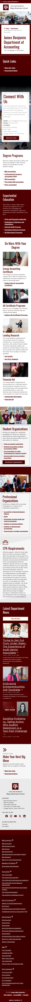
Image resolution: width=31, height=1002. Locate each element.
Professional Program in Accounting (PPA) (13, 175)
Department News (11, 70)
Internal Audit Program (13, 227)
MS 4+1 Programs (8, 900)
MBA (3, 947)
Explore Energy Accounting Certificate (14, 284)
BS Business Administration (10, 866)
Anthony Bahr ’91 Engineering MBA (12, 964)
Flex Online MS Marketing (10, 892)
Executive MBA (6, 955)
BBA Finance (6, 849)
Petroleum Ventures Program (15, 230)
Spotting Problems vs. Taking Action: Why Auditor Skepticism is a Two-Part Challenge (15, 724)
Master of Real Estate (8, 942)
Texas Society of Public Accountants (16, 531)
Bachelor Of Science (8, 863)
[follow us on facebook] (6, 816)
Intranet (26, 995)
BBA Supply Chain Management (11, 860)
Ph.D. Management (7, 977)
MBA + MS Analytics (8, 958)
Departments (14, 28)
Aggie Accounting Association (13, 444)
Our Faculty (9, 356)
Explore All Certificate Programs (16, 315)
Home (7, 28)
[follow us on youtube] (15, 816)
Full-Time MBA (6, 950)
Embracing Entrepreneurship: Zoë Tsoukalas (14, 686)
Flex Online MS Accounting (14, 182)
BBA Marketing (6, 857)
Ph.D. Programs (7, 969)
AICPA (6, 516)
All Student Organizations (13, 462)
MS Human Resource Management (12, 931)
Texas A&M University (11, 1)
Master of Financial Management (12, 903)
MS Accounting (10, 179)
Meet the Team (10, 68)
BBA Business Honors (8, 846)
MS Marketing (6, 933)
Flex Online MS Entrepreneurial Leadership (15, 880)
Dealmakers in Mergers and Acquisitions (14, 223)
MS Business (6, 925)
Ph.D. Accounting (11, 185)
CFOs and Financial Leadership (15, 219)
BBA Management (7, 851)
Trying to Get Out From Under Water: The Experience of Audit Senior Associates (14, 646)
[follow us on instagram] (11, 816)
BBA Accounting (10, 171)
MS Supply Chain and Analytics (11, 939)
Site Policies (8, 995)
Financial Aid (9, 399)
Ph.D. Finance (6, 975)
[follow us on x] (20, 816)
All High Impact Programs (13, 232)
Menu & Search (14, 1000)
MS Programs (6, 917)
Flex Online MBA (7, 875)
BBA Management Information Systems (14, 854)
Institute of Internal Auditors (13, 524)
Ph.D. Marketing (6, 980)
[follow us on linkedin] (24, 816)
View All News (15, 618)
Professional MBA (7, 953)
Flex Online (6, 871)
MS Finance (5, 906)
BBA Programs (7, 840)
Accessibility (17, 995)
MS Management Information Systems (13, 909)
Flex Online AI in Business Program (12, 895)
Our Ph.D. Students (11, 359)
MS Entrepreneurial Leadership (11, 928)
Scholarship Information (13, 396)
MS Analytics (6, 923)
